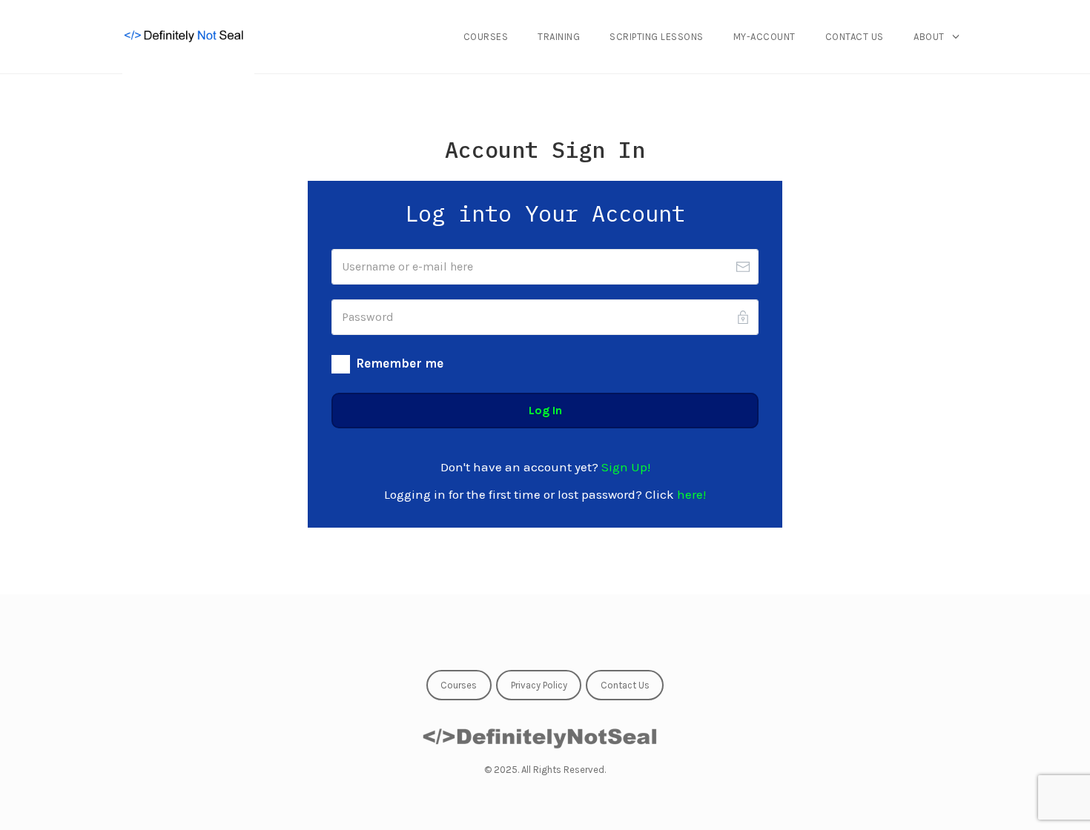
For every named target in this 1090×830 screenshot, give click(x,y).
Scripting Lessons (657, 36)
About (929, 36)
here (690, 494)
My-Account (764, 36)
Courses (486, 36)
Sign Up (624, 466)
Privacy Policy (539, 685)
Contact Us (854, 36)
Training (559, 36)
